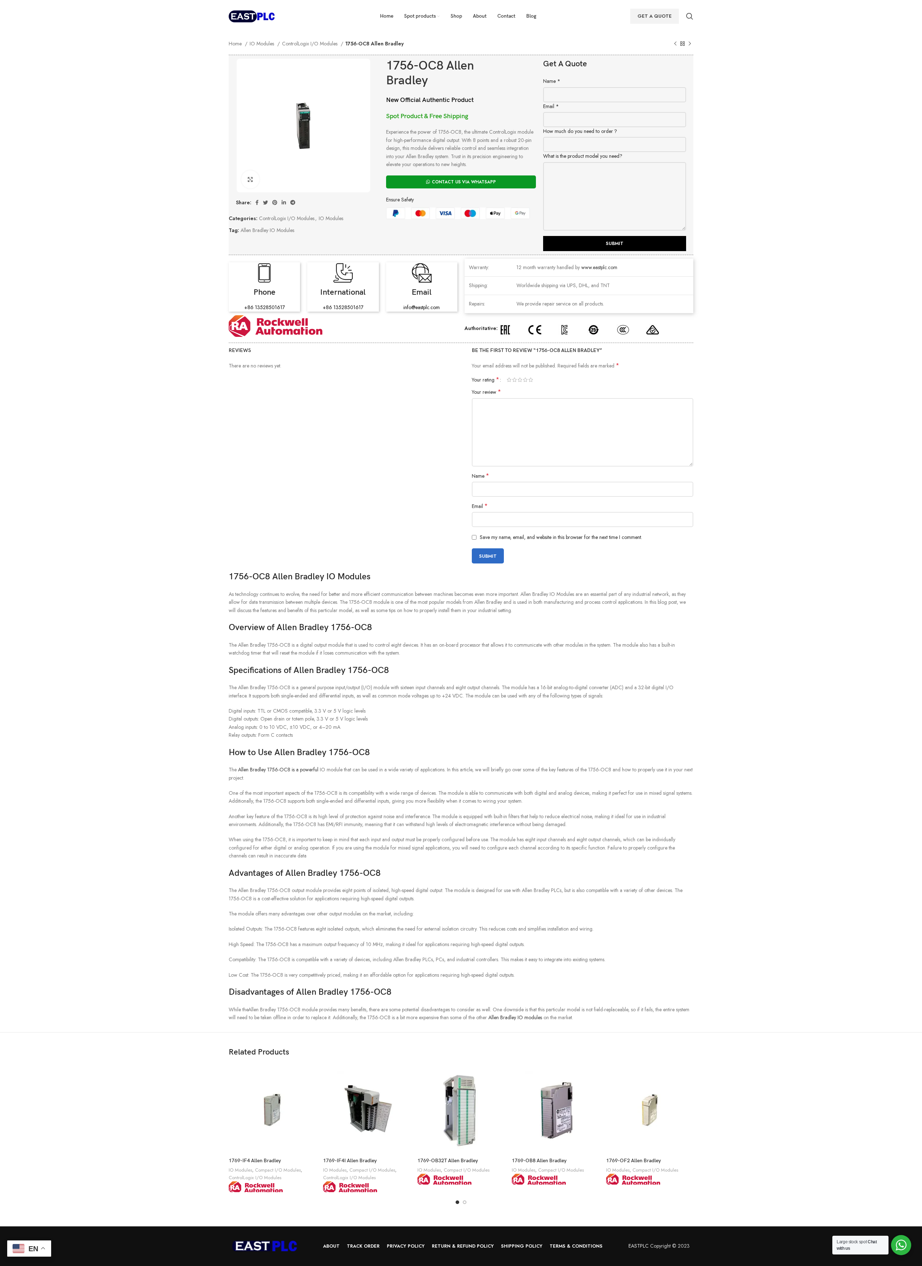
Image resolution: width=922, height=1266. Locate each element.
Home (236, 43)
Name (551, 81)
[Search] (689, 16)
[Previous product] (675, 44)
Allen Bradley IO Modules (267, 230)
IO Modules (263, 43)
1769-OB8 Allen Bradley (539, 1161)
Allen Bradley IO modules (515, 1017)
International (343, 292)
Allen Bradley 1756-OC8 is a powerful (278, 769)
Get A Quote (654, 16)
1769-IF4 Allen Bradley (255, 1161)
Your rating (485, 380)
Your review (486, 392)
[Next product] (689, 44)
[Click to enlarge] (250, 179)
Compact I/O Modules (278, 1170)
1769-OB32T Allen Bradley (447, 1161)
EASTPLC (638, 1245)
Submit (614, 243)
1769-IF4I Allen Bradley (350, 1161)
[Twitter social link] (265, 202)
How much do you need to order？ (580, 131)
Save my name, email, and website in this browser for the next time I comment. (561, 537)
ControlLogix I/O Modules (310, 43)
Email (551, 106)
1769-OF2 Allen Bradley (633, 1161)
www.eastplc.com (599, 267)
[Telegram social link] (292, 202)
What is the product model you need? (582, 156)
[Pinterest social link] (274, 202)
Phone (265, 292)
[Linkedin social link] (283, 202)
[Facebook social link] (257, 202)
